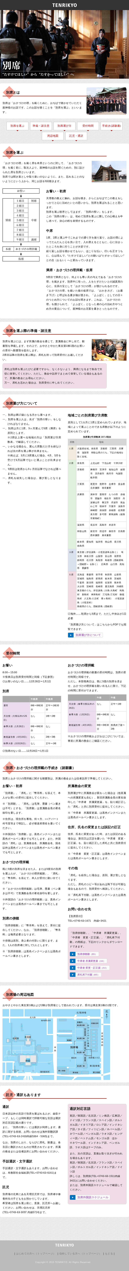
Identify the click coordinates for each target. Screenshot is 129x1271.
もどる (109, 1253)
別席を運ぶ (17, 125)
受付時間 (88, 125)
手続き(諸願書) (111, 125)
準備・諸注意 (41, 125)
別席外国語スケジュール (92, 1197)
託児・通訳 (76, 135)
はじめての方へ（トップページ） (36, 1253)
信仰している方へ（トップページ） (80, 1253)
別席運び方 (64, 125)
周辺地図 (52, 135)
